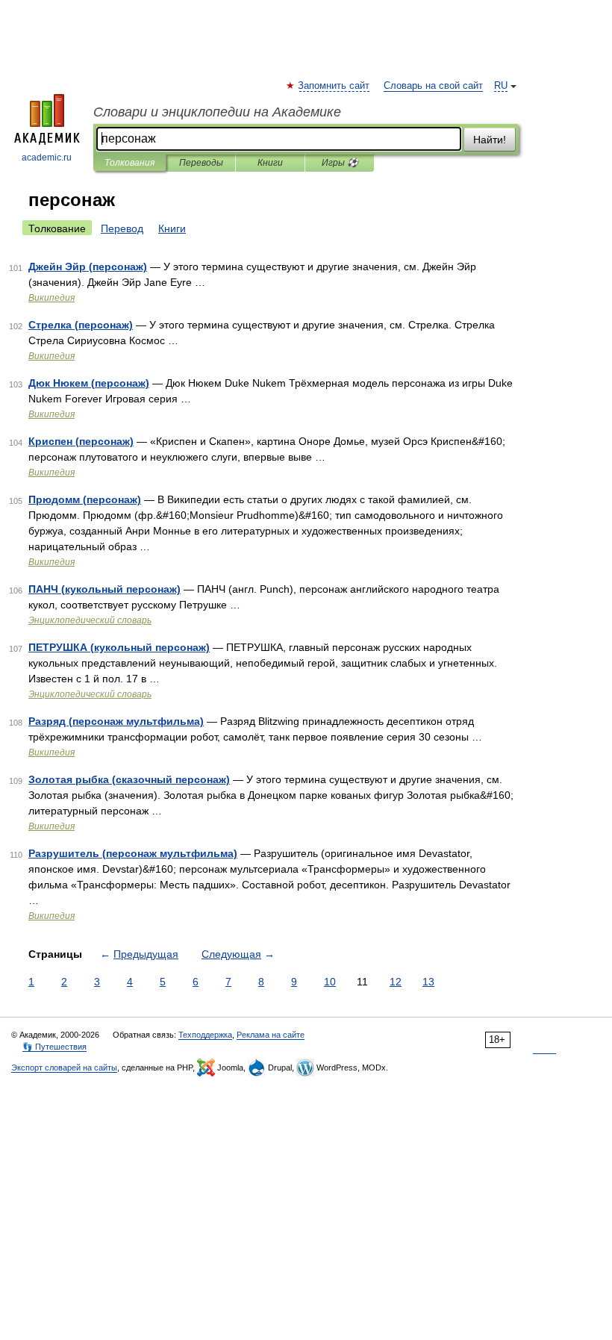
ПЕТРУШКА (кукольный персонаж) (119, 647)
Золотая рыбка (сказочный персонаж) (129, 779)
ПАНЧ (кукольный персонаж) (104, 589)
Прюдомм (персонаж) (84, 499)
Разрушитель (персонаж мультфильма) (132, 853)
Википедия (51, 298)
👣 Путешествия (54, 1046)
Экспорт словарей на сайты (64, 1067)
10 (330, 982)
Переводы (201, 163)
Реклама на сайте (271, 1034)
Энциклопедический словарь (90, 620)
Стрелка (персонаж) (80, 325)
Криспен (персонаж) (81, 441)
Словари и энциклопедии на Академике (217, 112)
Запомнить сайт (334, 86)
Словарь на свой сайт (433, 86)
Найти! (489, 140)
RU (501, 86)
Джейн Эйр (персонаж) (87, 266)
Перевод (122, 228)
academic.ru (47, 157)
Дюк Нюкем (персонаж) (88, 383)
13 (428, 982)
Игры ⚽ (340, 163)
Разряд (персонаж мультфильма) (116, 721)
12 (396, 982)
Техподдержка (205, 1034)
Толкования (129, 163)
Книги (270, 163)
